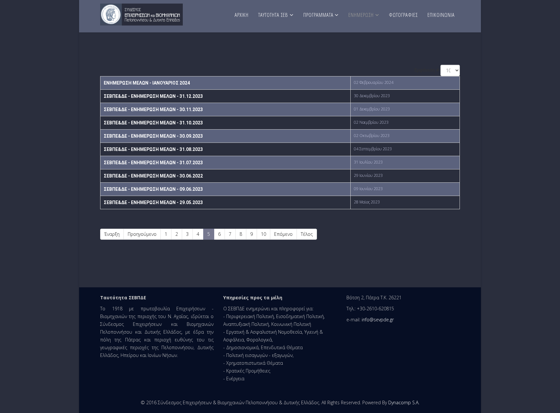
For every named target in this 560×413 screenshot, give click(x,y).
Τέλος (307, 234)
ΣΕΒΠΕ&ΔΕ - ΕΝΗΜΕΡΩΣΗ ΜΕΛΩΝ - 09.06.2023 (153, 189)
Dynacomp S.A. (403, 402)
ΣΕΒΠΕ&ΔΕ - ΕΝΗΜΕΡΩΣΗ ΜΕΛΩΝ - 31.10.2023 (153, 122)
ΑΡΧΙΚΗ (242, 14)
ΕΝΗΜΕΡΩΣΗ (361, 14)
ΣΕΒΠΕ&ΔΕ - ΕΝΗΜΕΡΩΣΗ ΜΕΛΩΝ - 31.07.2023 (153, 162)
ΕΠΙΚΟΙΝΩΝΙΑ (441, 14)
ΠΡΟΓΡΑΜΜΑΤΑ (319, 14)
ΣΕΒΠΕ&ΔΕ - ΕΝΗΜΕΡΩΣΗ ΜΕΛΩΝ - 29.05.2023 (153, 202)
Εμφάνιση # (426, 70)
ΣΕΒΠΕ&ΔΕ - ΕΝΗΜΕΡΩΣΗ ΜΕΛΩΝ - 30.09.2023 (153, 136)
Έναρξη (112, 234)
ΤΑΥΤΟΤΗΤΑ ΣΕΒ (273, 14)
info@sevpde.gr (378, 319)
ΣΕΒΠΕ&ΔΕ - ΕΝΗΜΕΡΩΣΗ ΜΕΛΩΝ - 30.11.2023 (153, 109)
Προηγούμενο (142, 234)
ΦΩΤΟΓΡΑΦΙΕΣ (403, 14)
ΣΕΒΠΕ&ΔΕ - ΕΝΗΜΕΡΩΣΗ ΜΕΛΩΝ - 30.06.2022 (153, 175)
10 (263, 234)
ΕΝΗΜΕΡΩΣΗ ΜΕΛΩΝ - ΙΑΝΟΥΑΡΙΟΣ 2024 (147, 83)
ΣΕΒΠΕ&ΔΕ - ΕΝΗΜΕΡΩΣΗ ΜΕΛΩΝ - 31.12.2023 (153, 96)
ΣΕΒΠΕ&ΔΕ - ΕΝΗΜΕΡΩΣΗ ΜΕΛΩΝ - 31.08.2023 (153, 149)
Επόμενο (283, 234)
